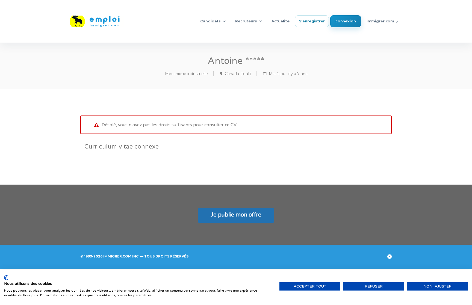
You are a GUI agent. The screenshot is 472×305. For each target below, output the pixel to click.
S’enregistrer (312, 21)
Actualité (281, 21)
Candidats (210, 21)
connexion (345, 21)
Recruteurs (246, 21)
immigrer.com (380, 21)
